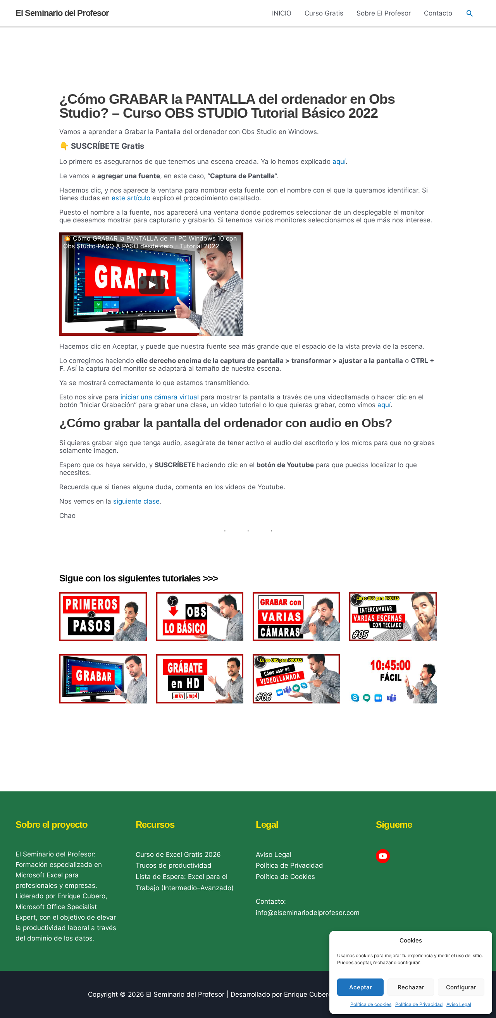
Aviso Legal (458, 1004)
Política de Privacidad (419, 1004)
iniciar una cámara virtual (160, 397)
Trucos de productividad (174, 865)
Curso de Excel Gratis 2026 (178, 854)
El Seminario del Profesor (62, 13)
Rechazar (411, 987)
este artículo (131, 198)
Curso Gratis (324, 13)
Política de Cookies (285, 876)
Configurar (461, 987)
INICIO (281, 13)
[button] (469, 13)
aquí (339, 161)
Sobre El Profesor (383, 13)
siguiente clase (136, 501)
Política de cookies (370, 1004)
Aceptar (360, 987)
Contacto (438, 13)
